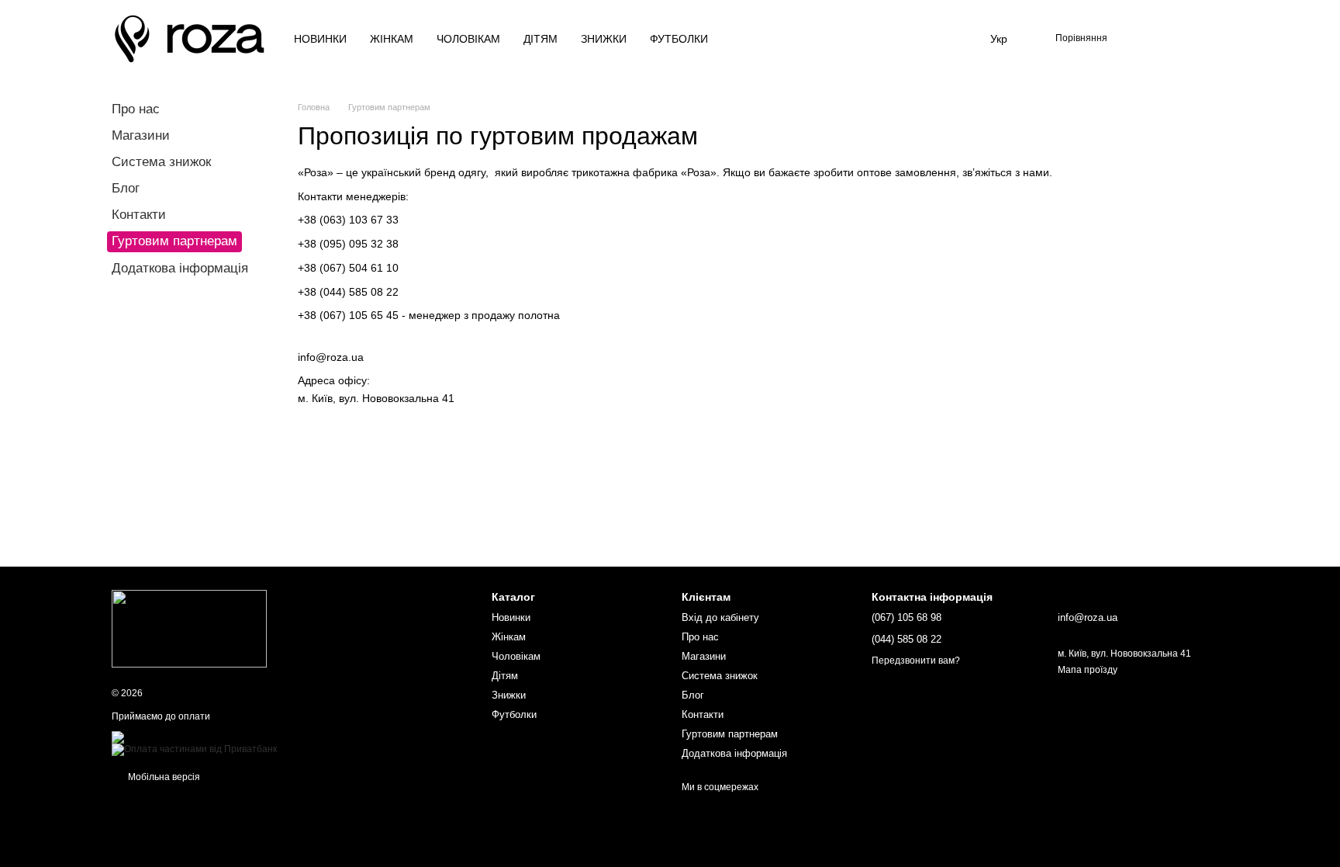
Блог (126, 188)
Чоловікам (468, 39)
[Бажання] (1135, 38)
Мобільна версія (163, 777)
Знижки (604, 39)
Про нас (136, 109)
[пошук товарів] (763, 38)
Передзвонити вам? (916, 660)
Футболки (679, 39)
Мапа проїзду (1087, 669)
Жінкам (391, 39)
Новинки (320, 39)
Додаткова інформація (180, 268)
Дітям (540, 39)
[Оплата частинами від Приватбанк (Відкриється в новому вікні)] (194, 749)
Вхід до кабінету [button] (720, 617)
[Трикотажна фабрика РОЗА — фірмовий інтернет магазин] (189, 628)
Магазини (141, 135)
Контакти (139, 214)
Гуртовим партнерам (730, 734)
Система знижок (161, 161)
